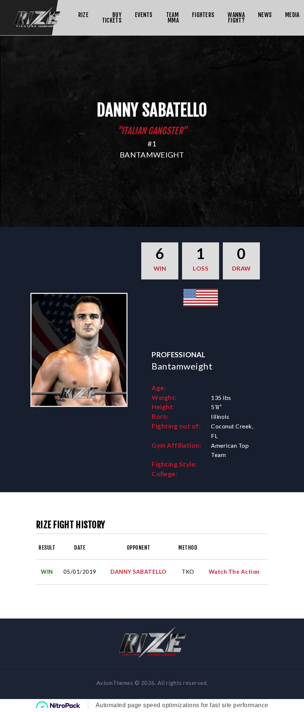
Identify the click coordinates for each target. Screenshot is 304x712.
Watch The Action (234, 571)
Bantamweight (152, 154)
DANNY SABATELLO (138, 571)
